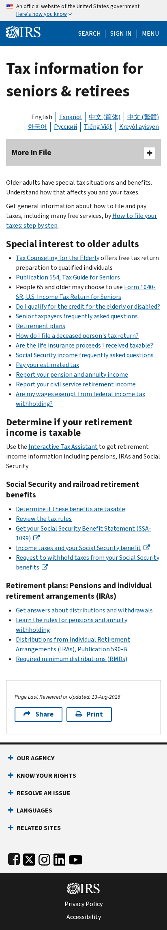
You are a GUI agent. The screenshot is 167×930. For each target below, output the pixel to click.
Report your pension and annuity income (72, 374)
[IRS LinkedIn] (60, 858)
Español (70, 117)
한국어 (37, 126)
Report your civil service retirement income (76, 384)
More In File (31, 152)
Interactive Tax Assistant (63, 446)
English (41, 117)
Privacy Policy (83, 904)
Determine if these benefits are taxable (70, 509)
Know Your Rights (46, 775)
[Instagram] (44, 858)
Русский (65, 126)
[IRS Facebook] (14, 858)
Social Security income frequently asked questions (85, 355)
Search (89, 34)
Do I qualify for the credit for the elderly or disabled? (88, 306)
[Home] (23, 31)
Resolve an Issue (44, 793)
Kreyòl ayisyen (139, 126)
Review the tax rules (44, 518)
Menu (150, 34)
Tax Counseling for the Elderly (57, 258)
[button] (121, 34)
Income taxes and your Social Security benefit (78, 548)
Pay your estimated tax (47, 364)
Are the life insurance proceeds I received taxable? (84, 345)
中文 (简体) (104, 117)
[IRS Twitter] (29, 858)
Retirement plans (40, 326)
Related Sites (39, 827)
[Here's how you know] (83, 10)
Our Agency (35, 758)
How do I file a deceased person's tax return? (77, 335)
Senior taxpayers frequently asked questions (77, 316)
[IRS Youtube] (76, 858)
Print (95, 714)
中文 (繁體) (143, 117)
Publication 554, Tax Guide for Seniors (68, 277)
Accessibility (83, 917)
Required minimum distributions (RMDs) (71, 659)
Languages (34, 810)
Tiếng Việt (98, 126)
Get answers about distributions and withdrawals (84, 610)
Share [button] (44, 714)
